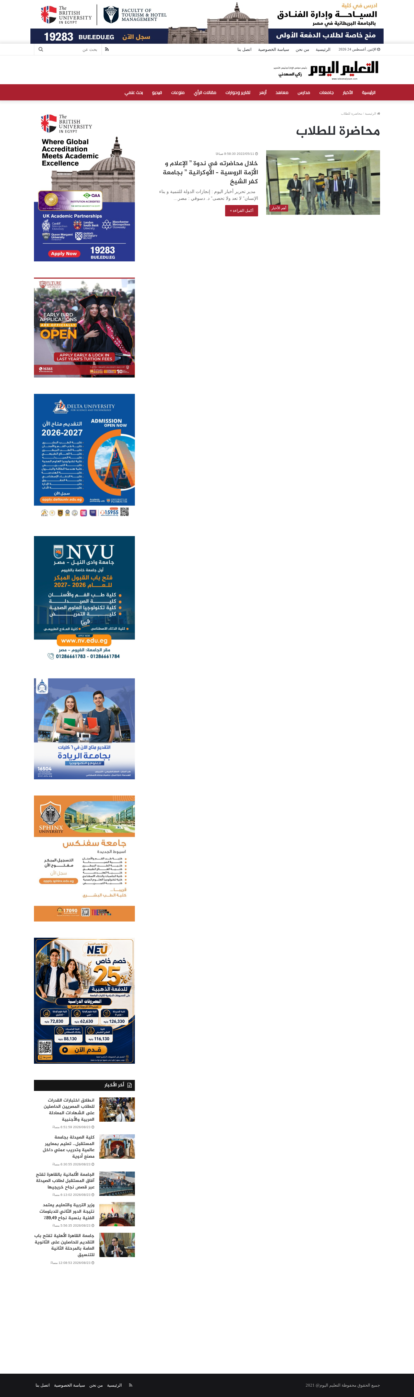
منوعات (178, 92)
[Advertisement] (207, 1312)
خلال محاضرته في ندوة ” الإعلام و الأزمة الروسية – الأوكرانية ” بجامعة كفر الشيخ (210, 172)
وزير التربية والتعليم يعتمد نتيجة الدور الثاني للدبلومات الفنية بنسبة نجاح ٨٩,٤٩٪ (66, 1211)
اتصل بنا (244, 49)
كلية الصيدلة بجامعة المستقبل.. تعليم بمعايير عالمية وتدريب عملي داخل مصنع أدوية (68, 1147)
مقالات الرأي (205, 92)
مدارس (304, 92)
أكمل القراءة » (241, 210)
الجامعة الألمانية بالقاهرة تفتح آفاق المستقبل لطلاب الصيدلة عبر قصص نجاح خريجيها (65, 1181)
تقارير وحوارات (237, 92)
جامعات (326, 92)
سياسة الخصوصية (273, 49)
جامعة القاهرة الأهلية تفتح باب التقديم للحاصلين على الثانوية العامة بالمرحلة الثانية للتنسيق (64, 1245)
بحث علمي (134, 92)
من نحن (302, 49)
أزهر (263, 92)
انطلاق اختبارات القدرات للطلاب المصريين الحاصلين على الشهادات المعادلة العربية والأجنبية (69, 1110)
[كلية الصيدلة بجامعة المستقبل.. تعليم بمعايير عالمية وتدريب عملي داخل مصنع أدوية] (117, 1146)
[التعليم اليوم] (325, 70)
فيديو (157, 92)
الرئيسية (323, 49)
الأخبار (348, 92)
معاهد (282, 92)
